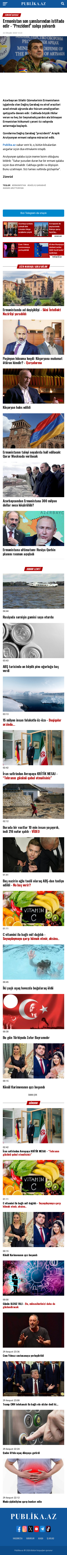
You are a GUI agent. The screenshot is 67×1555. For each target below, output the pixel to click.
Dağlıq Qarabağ (37, 185)
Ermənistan (19, 185)
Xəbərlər (30, 1538)
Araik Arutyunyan (14, 188)
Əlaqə (40, 1538)
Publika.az (9, 144)
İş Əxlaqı (50, 1538)
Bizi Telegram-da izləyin (33, 213)
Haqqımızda (17, 1538)
